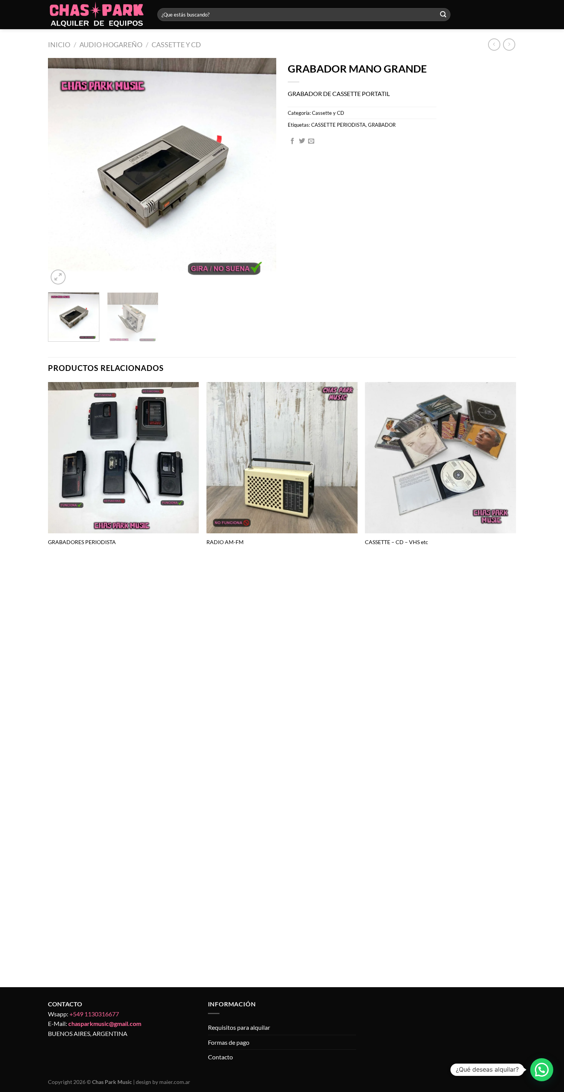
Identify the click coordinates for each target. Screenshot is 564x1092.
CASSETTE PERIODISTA (338, 125)
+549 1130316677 (94, 1014)
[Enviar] (443, 14)
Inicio (59, 44)
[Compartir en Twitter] (302, 141)
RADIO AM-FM (225, 542)
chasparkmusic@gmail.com (104, 1023)
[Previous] (62, 172)
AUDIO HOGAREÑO (110, 44)
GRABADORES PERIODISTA (82, 542)
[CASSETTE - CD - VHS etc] (440, 457)
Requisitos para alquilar (239, 1027)
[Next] (262, 172)
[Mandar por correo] (311, 141)
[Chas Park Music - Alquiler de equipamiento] (97, 14)
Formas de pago (228, 1042)
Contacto (220, 1057)
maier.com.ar (174, 1082)
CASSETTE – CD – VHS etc (396, 542)
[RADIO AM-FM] (282, 457)
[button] (541, 1069)
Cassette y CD (176, 44)
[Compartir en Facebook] (292, 141)
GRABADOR (382, 125)
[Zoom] (58, 277)
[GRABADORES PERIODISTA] (123, 457)
